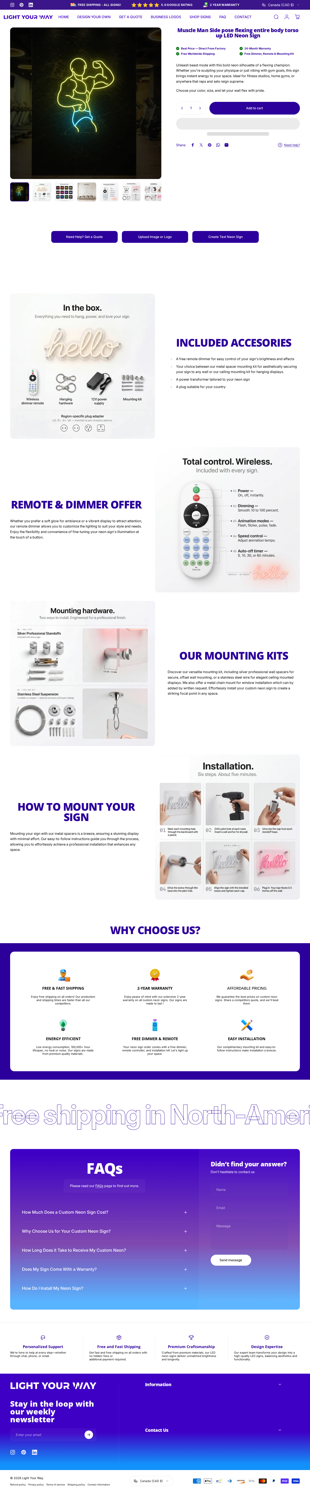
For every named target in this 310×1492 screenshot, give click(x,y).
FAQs (99, 1186)
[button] (238, 124)
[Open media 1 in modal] (85, 103)
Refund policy (18, 1484)
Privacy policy (36, 1484)
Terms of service (55, 1484)
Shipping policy (76, 1484)
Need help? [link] (292, 145)
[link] (84, 237)
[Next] (150, 111)
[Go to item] (19, 191)
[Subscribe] (89, 1435)
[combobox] (281, 5)
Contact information (99, 1484)
